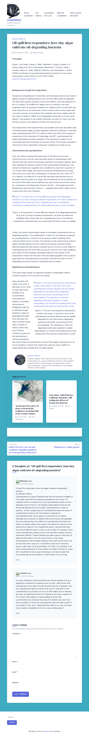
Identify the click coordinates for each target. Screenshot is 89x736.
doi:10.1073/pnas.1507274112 (24, 79)
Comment (16, 634)
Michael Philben (37, 53)
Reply (18, 560)
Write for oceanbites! (62, 14)
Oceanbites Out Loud (49, 14)
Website (15, 682)
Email (15, 672)
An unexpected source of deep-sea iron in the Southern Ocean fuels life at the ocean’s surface (27, 409)
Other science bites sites (75, 14)
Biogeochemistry (19, 39)
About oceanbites (28, 14)
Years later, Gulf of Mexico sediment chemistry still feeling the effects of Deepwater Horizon (61, 399)
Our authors (38, 14)
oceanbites (14, 19)
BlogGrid (46, 731)
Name (15, 661)
